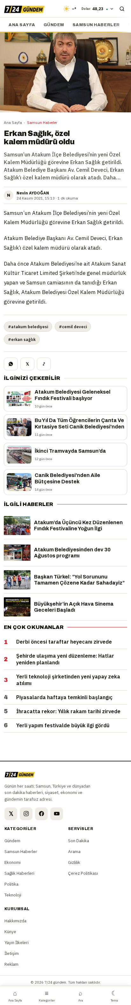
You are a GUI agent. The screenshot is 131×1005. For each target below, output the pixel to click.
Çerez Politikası (83, 873)
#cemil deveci (73, 326)
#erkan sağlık (22, 339)
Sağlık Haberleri (19, 873)
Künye (10, 931)
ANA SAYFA (22, 25)
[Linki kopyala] (44, 364)
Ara (80, 995)
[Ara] (121, 9)
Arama (74, 851)
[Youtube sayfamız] (56, 813)
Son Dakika (78, 840)
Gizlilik (74, 862)
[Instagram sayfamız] (26, 813)
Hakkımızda (15, 921)
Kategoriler (47, 995)
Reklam (11, 964)
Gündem (54, 25)
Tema (114, 995)
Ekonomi (12, 862)
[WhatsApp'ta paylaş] (11, 364)
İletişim (11, 953)
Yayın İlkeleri (16, 942)
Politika (11, 884)
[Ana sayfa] (24, 9)
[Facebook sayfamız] (41, 813)
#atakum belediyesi (28, 326)
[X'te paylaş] (27, 364)
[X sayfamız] (10, 813)
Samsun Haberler (96, 25)
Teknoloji (12, 895)
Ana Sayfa (13, 122)
